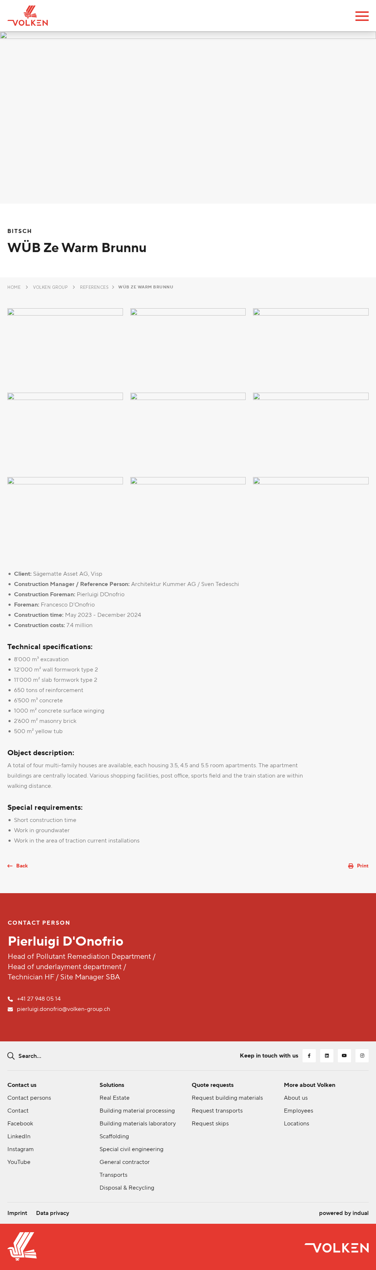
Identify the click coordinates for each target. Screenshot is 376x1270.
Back (22, 866)
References (94, 287)
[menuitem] (17, 1213)
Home (14, 287)
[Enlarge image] (65, 346)
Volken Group (50, 287)
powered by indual (344, 1213)
